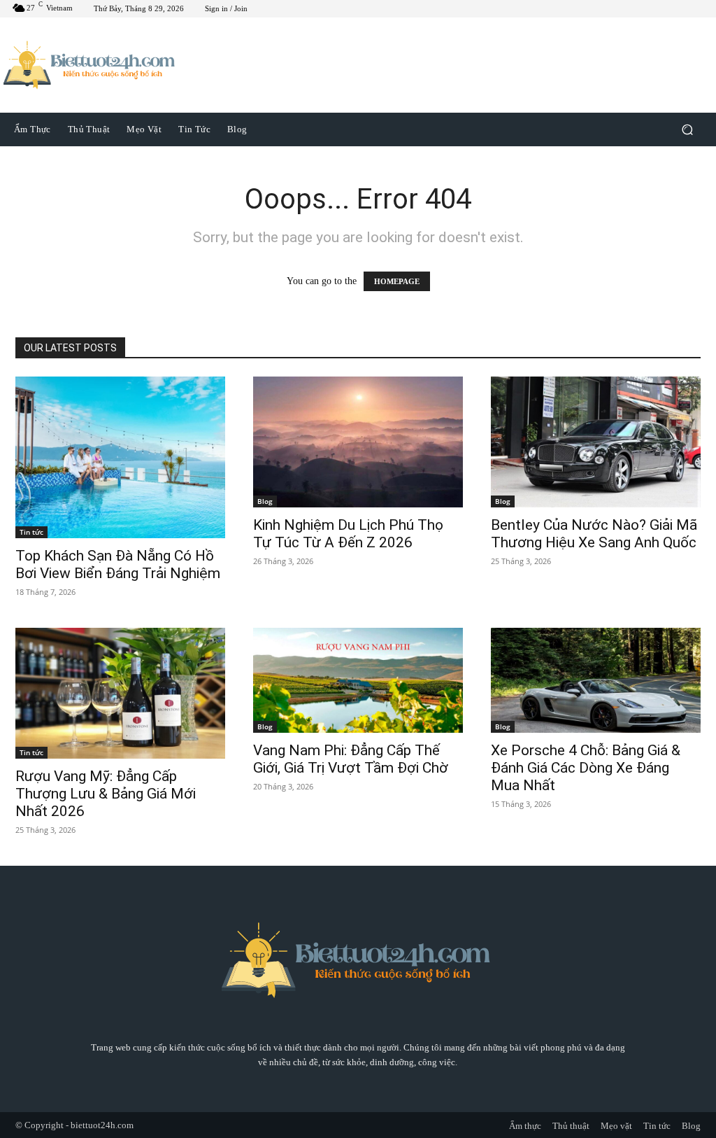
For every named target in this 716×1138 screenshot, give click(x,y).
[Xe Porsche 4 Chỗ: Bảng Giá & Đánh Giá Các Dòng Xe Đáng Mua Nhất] (596, 680)
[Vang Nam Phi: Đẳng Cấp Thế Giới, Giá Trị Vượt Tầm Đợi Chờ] (358, 680)
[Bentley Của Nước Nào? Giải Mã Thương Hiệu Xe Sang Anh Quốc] (596, 442)
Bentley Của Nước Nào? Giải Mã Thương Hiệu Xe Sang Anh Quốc (594, 534)
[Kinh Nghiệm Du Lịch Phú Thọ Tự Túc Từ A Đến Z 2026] (358, 442)
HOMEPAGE (397, 281)
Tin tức (31, 532)
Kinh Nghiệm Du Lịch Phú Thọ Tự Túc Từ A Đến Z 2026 (348, 534)
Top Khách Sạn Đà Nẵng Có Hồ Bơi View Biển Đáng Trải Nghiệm (117, 564)
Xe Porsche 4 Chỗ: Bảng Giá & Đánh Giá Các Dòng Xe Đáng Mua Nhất (585, 768)
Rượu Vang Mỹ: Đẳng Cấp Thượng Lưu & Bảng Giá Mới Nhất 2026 (105, 794)
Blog (265, 501)
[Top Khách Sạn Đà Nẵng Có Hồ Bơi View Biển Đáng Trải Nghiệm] (120, 457)
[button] (687, 129)
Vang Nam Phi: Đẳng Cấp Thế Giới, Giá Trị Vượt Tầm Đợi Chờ (350, 759)
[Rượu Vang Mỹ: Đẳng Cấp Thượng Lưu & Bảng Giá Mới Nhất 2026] (120, 693)
